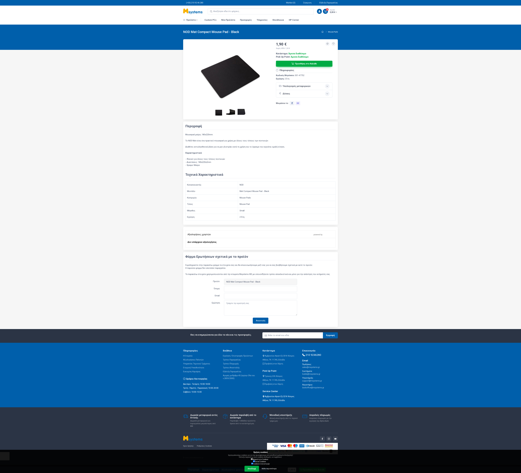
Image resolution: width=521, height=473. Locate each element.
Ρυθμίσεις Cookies (204, 446)
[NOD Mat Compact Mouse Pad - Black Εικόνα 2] (219, 112)
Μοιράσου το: (282, 103)
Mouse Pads (333, 32)
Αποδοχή (252, 469)
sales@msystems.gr (311, 367)
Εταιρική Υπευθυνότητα (193, 368)
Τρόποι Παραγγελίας (232, 360)
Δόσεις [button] (286, 93)
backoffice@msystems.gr (313, 387)
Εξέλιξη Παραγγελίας (328, 3)
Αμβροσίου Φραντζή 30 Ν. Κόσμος (279, 356)
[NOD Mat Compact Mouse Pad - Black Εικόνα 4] (242, 112)
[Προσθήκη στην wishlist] (333, 44)
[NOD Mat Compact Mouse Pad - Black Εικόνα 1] (231, 76)
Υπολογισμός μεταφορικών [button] (297, 86)
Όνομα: (217, 288)
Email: (217, 295)
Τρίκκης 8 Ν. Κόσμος (273, 376)
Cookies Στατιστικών (261, 464)
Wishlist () (290, 3)
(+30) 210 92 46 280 (194, 3)
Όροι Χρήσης (188, 446)
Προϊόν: (216, 281)
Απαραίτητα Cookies (260, 459)
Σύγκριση (307, 3)
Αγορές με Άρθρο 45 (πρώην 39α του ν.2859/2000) (239, 376)
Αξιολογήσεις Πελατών (193, 360)
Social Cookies (260, 462)
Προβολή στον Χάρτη (273, 364)
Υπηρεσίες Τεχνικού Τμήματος (196, 364)
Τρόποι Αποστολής (231, 368)
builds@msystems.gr (311, 374)
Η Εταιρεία (187, 356)
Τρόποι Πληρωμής (231, 364)
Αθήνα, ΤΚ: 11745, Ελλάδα (274, 360)
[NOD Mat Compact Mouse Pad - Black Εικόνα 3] (231, 112)
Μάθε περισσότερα (269, 469)
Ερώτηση (216, 303)
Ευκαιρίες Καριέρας (192, 371)
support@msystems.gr (312, 381)
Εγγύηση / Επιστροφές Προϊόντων (238, 356)
